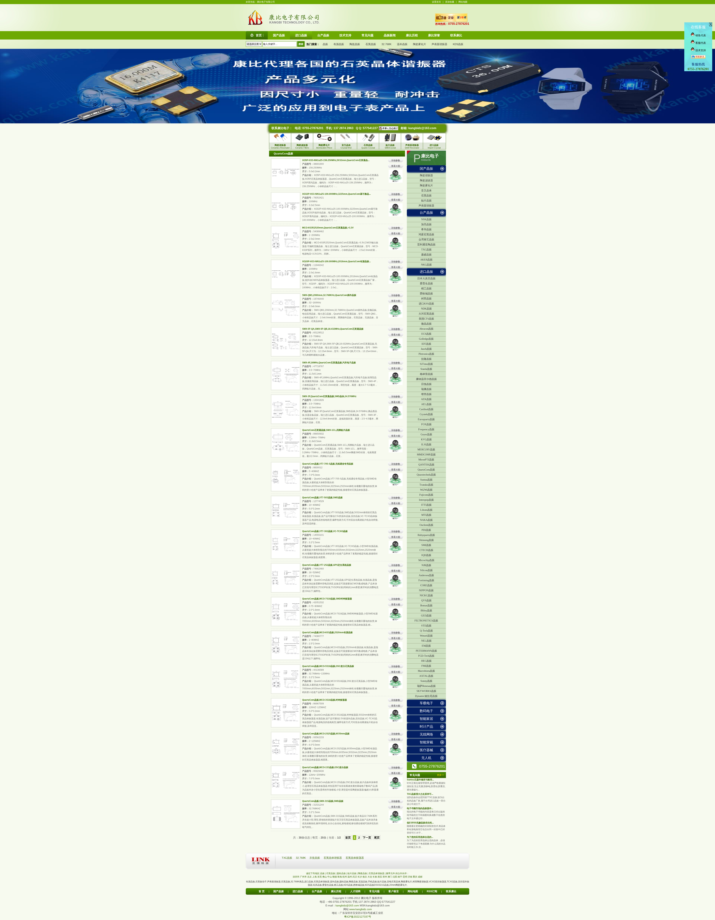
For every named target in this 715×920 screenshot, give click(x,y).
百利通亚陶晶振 (426, 244)
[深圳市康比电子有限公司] (255, 24)
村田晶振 (426, 298)
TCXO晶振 (452, 881)
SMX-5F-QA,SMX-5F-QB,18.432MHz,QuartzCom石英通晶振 (332, 329)
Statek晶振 (426, 369)
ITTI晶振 (426, 505)
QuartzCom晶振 (426, 469)
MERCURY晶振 (426, 449)
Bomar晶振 (426, 605)
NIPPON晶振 (426, 590)
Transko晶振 (426, 484)
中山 (329, 876)
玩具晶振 (317, 885)
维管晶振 (426, 394)
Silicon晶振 (426, 570)
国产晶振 (426, 169)
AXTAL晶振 (426, 676)
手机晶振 (372, 881)
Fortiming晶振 (426, 580)
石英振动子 (261, 881)
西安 (380, 876)
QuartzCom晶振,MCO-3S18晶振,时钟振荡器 (324, 700)
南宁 (400, 876)
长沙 (360, 876)
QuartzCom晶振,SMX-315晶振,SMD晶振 (322, 801)
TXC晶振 (426, 249)
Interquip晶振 (426, 499)
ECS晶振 (426, 333)
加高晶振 (426, 224)
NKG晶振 (426, 264)
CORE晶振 (426, 585)
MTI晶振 (426, 515)
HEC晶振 (426, 660)
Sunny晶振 (426, 681)
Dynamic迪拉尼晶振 (426, 696)
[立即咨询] (388, 128)
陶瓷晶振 (354, 44)
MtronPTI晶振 (426, 459)
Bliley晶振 (426, 610)
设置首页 (436, 2)
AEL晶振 (426, 404)
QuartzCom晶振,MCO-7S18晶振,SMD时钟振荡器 (327, 598)
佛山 (324, 876)
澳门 (390, 876)
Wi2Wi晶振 (426, 489)
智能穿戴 (426, 742)
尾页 (377, 837)
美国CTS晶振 (426, 318)
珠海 (339, 876)
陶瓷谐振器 (426, 175)
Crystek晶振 (426, 414)
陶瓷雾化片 (419, 44)
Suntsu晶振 (426, 479)
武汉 (354, 876)
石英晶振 (371, 44)
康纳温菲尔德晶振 (426, 379)
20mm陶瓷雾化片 (398, 885)
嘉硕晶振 (426, 254)
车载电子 (426, 703)
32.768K (386, 44)
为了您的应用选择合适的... (420, 837)
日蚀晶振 (426, 384)
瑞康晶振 (426, 389)
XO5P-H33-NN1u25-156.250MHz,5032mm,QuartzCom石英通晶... (335, 160)
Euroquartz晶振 (426, 419)
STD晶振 (426, 625)
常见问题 (374, 891)
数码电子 (426, 711)
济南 (410, 876)
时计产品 (426, 726)
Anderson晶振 (426, 575)
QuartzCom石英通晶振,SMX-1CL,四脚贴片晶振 (326, 430)
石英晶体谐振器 (333, 857)
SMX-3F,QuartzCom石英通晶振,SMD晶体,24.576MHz (329, 396)
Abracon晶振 (426, 328)
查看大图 (395, 166)
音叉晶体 (426, 190)
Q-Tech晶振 (426, 630)
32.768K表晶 (297, 881)
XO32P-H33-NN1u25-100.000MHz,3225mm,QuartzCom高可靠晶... (336, 194)
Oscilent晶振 (426, 525)
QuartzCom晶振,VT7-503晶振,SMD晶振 (322, 497)
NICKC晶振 (426, 595)
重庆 (415, 876)
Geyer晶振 (426, 434)
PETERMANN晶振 (426, 650)
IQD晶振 (426, 555)
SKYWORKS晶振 (426, 691)
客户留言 (393, 891)
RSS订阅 (432, 891)
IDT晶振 (426, 344)
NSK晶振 (426, 219)
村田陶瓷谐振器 (420, 881)
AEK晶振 (426, 399)
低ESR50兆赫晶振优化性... (420, 822)
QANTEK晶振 (426, 464)
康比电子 (430, 156)
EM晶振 (426, 645)
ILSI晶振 (426, 444)
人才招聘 (355, 891)
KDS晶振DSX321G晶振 (377, 885)
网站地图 (462, 2)
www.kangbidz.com (360, 909)
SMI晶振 (426, 545)
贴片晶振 (426, 200)
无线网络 (426, 734)
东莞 (319, 876)
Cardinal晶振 (426, 409)
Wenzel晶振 (426, 635)
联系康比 (451, 891)
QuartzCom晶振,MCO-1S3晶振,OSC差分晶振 (325, 767)
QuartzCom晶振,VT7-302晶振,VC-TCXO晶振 (325, 531)
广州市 (303, 876)
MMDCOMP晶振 (426, 454)
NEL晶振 (426, 640)
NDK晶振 (426, 308)
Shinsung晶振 (426, 540)
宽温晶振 (362, 881)
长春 (375, 876)
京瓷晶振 (315, 857)
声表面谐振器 (439, 44)
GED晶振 (426, 615)
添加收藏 (449, 2)
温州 (349, 876)
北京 (309, 876)
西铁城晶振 (426, 293)
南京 (365, 876)
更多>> (440, 775)
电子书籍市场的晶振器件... (420, 808)
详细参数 (395, 160)
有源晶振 (338, 44)
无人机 (426, 758)
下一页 (367, 837)
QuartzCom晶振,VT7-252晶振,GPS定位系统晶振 (326, 565)
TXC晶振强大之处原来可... (420, 794)
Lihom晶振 (426, 510)
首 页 (262, 891)
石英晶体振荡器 (355, 857)
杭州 (344, 876)
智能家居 (426, 719)
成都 (420, 876)
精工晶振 (426, 288)
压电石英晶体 (393, 881)
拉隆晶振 (426, 359)
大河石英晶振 (426, 313)
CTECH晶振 (426, 550)
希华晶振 (426, 229)
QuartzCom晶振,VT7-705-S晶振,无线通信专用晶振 (327, 464)
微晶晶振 (426, 323)
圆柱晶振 (343, 881)
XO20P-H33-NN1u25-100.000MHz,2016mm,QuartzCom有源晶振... (336, 261)
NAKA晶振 (426, 520)
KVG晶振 (426, 439)
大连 (370, 876)
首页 (348, 837)
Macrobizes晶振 (426, 671)
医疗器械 (426, 750)
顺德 (334, 876)
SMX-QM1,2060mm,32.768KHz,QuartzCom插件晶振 (329, 295)
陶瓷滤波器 (426, 180)
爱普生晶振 (426, 283)
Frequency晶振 (426, 429)
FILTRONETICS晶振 (426, 620)
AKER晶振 (426, 259)
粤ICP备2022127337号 (357, 916)
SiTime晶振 (426, 364)
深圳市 (296, 876)
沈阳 (395, 876)
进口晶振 (426, 272)
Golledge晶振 (426, 338)
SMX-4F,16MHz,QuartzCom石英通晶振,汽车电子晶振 (329, 362)
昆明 (405, 876)
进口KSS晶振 (426, 303)
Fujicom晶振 (426, 494)
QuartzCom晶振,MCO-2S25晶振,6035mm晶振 (325, 733)
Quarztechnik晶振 (426, 474)
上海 (314, 876)
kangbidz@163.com (422, 128)
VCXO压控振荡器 (437, 881)
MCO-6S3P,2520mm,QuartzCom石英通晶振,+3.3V (328, 227)
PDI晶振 (426, 530)
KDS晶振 (458, 44)
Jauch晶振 (426, 349)
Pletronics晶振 (426, 354)
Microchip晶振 (426, 560)
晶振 (325, 44)
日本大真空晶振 (426, 278)
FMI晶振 (426, 666)
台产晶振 (426, 212)
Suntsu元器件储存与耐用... (420, 779)
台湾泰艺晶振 (426, 239)
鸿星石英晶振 (426, 234)
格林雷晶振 (426, 374)
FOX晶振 (426, 424)
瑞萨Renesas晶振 (426, 686)
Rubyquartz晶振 (426, 535)
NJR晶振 (426, 565)
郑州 (385, 876)
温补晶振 (402, 44)
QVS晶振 (426, 600)
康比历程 (336, 891)
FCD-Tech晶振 (426, 655)
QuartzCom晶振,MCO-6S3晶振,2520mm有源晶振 (327, 632)
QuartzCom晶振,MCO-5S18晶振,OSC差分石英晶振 (328, 666)
